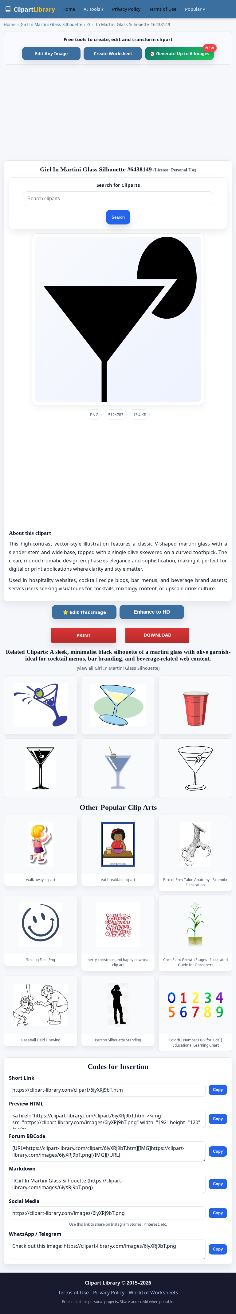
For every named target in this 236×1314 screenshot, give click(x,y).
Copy (218, 1089)
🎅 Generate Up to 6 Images (182, 51)
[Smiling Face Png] (40, 924)
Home (68, 9)
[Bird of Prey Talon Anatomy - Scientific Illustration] (195, 844)
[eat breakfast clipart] (118, 844)
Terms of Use (162, 9)
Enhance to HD (152, 612)
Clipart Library (102, 1282)
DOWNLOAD (157, 635)
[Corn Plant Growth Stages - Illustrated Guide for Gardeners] (195, 924)
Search (118, 217)
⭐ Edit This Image (84, 612)
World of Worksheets (153, 1292)
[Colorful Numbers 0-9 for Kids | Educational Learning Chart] (195, 1005)
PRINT (84, 635)
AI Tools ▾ (94, 9)
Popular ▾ (195, 9)
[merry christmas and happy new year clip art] (118, 924)
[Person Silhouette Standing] (118, 1005)
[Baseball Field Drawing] (40, 1005)
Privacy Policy (126, 9)
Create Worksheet (113, 53)
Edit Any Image (51, 53)
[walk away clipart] (40, 844)
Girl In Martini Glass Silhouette (51, 24)
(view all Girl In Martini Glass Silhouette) (118, 668)
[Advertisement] (118, 112)
